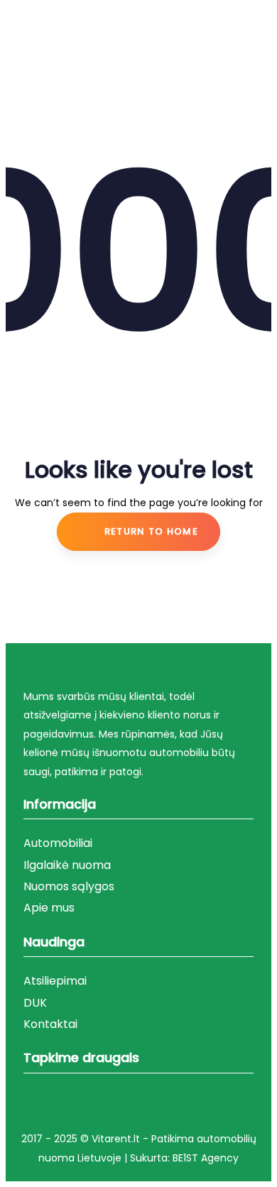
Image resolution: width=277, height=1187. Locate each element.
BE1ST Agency (206, 1158)
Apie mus (49, 907)
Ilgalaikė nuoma (67, 865)
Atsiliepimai (55, 981)
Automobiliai (57, 843)
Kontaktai (50, 1024)
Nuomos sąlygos (68, 886)
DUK (35, 1003)
